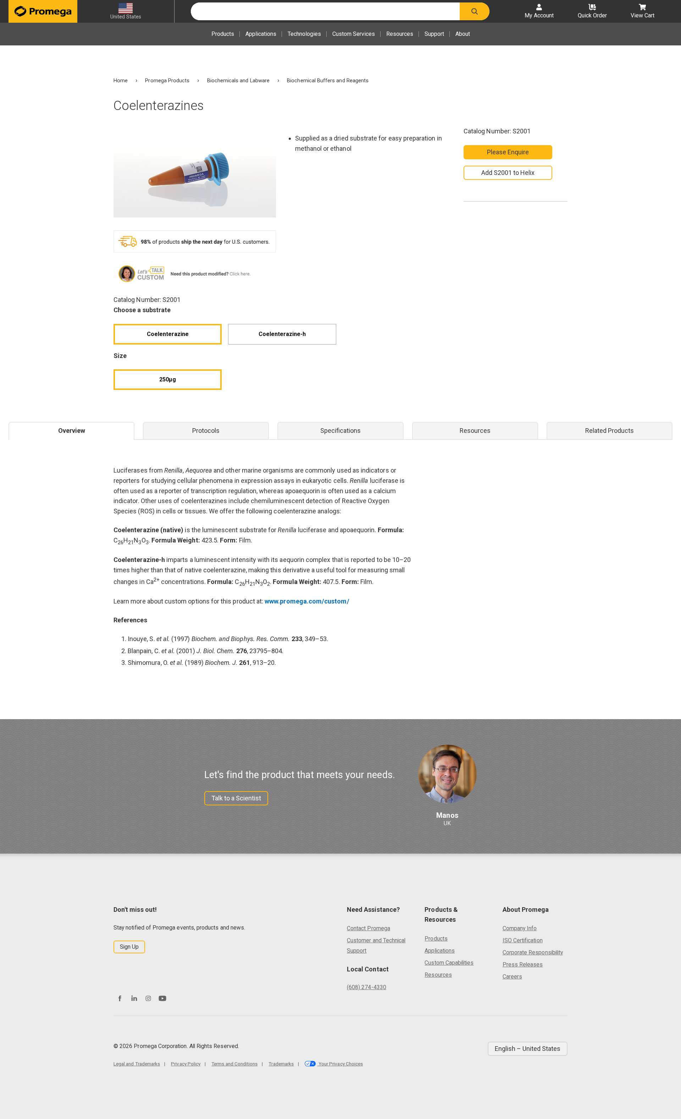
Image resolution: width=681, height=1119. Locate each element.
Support (434, 34)
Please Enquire (508, 152)
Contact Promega (368, 928)
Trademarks (281, 1063)
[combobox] (325, 11)
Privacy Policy (185, 1063)
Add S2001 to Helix (508, 172)
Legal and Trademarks (137, 1063)
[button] (474, 11)
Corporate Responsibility (533, 952)
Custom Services (353, 34)
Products (222, 34)
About (462, 34)
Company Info (520, 928)
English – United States (527, 1048)
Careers (512, 976)
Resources (399, 34)
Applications (260, 34)
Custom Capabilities (449, 962)
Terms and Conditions (234, 1063)
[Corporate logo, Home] (43, 11)
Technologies (304, 34)
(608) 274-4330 (366, 987)
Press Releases (523, 964)
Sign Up (129, 946)
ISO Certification (523, 940)
